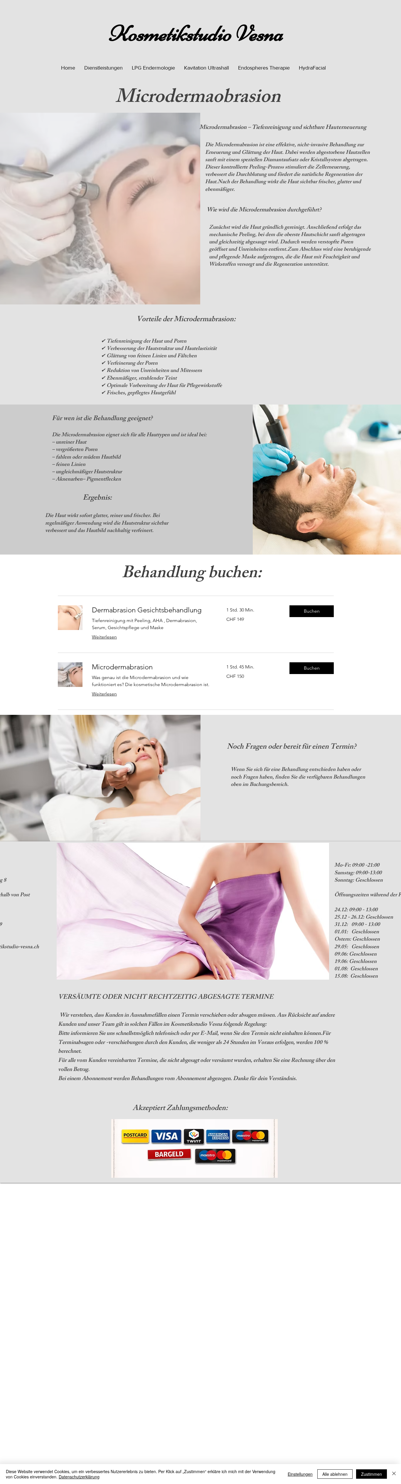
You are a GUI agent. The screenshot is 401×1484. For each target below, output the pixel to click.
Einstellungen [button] (300, 1474)
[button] (103, 68)
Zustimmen (371, 1474)
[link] (152, 610)
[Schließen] (393, 1474)
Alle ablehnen (335, 1474)
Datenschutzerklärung (79, 1477)
